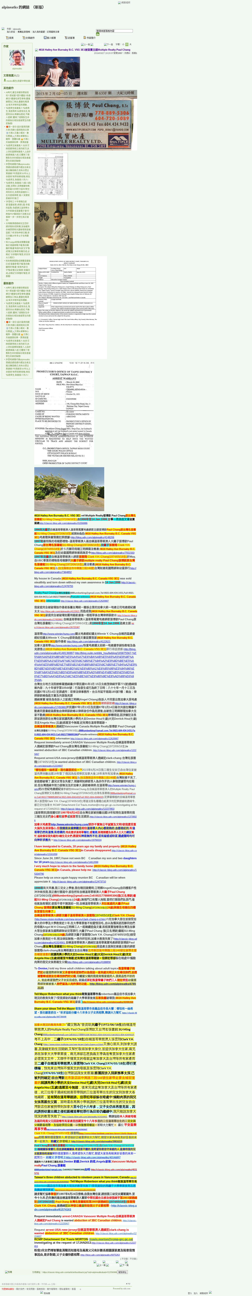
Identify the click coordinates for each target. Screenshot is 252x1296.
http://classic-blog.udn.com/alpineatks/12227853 (87, 808)
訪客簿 (71, 38)
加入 (196, 1293)
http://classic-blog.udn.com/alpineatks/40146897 (93, 1157)
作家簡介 (91, 38)
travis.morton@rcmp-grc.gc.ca (111, 1239)
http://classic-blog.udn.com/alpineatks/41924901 (84, 1117)
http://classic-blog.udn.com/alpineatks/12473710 (79, 881)
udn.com (126, 1288)
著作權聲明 (52, 1289)
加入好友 (11, 32)
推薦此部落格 (24, 32)
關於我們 (20, 1289)
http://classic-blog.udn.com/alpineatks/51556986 (63, 523)
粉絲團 (47, 1293)
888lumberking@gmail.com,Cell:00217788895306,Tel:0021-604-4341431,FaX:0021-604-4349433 (88, 1035)
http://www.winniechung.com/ (59, 633)
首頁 (11, 38)
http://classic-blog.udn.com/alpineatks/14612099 (74, 862)
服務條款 (41, 1289)
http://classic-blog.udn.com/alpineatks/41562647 (67, 1129)
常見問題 (30, 1289)
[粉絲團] (41, 1292)
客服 (74, 1289)
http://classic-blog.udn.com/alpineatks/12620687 (85, 601)
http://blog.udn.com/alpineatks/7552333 (112, 552)
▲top (128, 1283)
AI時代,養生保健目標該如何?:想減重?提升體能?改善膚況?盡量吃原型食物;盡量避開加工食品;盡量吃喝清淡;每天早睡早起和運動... (18, 98)
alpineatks (17, 68)
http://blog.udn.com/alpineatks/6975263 (100, 1255)
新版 (38, 7)
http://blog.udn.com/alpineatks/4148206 (92, 537)
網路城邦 (125, 2)
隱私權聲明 (64, 1289)
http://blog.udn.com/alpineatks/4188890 (89, 962)
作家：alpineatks (14, 29)
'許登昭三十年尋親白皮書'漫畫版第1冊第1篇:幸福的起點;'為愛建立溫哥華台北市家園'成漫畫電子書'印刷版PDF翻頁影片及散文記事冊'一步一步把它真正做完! (18, 210)
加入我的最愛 (39, 32)
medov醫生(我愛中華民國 (18, 81)
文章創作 (30, 38)
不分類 (125, 1259)
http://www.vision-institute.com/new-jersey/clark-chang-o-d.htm (70, 919)
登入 (190, 1293)
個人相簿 (51, 38)
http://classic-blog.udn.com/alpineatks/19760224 (77, 840)
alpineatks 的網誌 (15, 7)
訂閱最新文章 (53, 32)
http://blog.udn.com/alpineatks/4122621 (88, 641)
